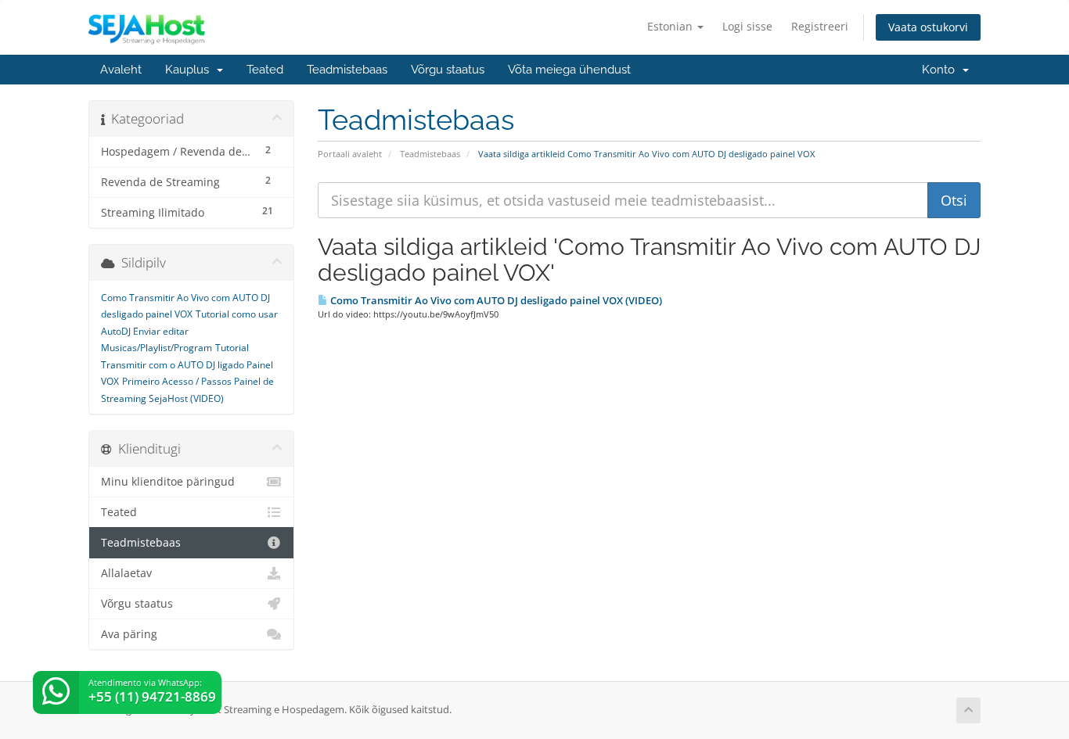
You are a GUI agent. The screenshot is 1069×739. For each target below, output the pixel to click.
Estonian (671, 26)
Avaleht (121, 70)
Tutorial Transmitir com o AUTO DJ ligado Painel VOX (187, 364)
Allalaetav (126, 573)
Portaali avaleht (350, 154)
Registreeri (819, 26)
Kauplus (190, 70)
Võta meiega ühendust (569, 70)
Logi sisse (747, 26)
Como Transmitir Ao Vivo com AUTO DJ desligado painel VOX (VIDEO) (495, 300)
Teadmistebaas (347, 70)
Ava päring (129, 634)
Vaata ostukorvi (928, 27)
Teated (265, 70)
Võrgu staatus (447, 70)
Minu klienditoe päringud (168, 482)
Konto (941, 70)
